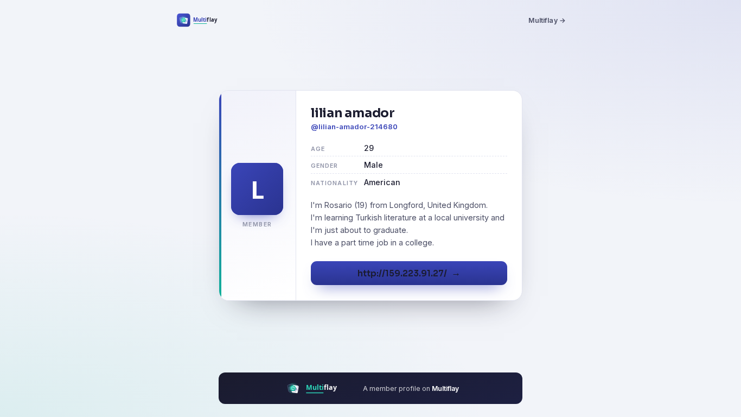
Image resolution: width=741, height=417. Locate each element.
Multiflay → (547, 20)
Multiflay (445, 388)
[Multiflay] (204, 20)
